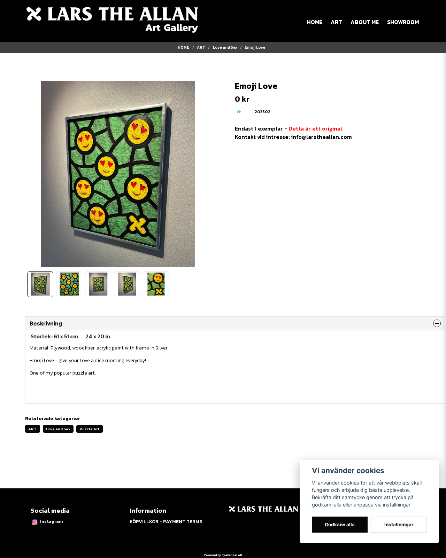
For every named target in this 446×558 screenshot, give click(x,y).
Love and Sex (225, 47)
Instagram (51, 521)
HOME (314, 22)
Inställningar (399, 524)
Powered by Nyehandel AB (223, 555)
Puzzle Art (89, 429)
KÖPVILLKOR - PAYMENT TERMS (166, 521)
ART (336, 22)
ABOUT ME (365, 22)
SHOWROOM (403, 22)
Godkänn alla (340, 524)
